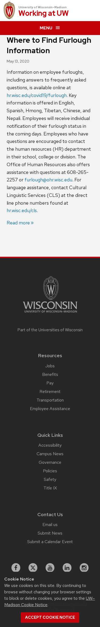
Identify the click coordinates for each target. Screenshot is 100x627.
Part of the (50, 330)
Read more (18, 223)
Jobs (50, 366)
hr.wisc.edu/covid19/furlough (37, 95)
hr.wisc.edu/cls (22, 210)
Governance (50, 462)
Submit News (50, 533)
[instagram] (84, 567)
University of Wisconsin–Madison (42, 7)
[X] (33, 567)
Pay (50, 383)
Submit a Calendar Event (50, 541)
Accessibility (50, 445)
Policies (50, 471)
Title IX (50, 488)
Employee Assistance (50, 408)
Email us (50, 524)
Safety (50, 479)
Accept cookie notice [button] (50, 617)
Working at (43, 13)
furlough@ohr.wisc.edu (48, 180)
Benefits (50, 374)
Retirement (50, 391)
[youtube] (50, 567)
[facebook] (16, 567)
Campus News (50, 454)
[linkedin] (67, 567)
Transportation (50, 400)
